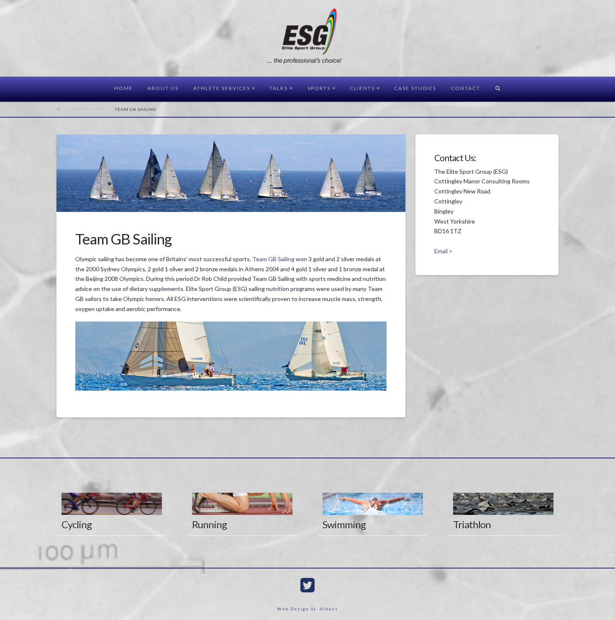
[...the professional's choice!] (308, 38)
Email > (443, 251)
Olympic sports (88, 109)
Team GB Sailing (274, 258)
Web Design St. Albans (307, 608)
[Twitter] (307, 585)
